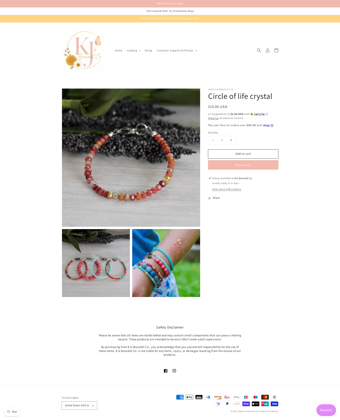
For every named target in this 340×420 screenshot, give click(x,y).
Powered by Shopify (268, 411)
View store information (226, 189)
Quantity (213, 132)
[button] (133, 50)
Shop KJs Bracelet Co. (248, 411)
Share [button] (216, 198)
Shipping (213, 118)
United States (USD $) (77, 405)
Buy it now (243, 165)
